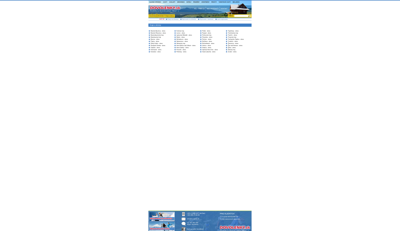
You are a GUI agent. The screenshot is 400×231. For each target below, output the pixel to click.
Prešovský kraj (206, 35)
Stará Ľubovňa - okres (209, 52)
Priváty (214, 2)
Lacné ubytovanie (222, 19)
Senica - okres (206, 45)
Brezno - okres (155, 39)
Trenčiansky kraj (233, 33)
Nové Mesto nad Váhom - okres (186, 45)
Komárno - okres (156, 52)
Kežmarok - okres (156, 49)
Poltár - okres (206, 31)
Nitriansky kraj (180, 43)
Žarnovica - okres (233, 43)
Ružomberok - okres (208, 43)
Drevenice (181, 2)
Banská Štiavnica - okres (158, 33)
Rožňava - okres (207, 41)
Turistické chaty (225, 2)
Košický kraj (180, 31)
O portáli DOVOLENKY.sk (230, 216)
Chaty (165, 2)
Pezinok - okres (181, 49)
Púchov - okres (206, 39)
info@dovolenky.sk (193, 219)
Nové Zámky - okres (182, 47)
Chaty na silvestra (172, 19)
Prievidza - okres (207, 37)
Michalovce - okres (182, 39)
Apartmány (205, 2)
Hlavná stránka (155, 2)
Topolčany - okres (233, 31)
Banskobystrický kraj (157, 35)
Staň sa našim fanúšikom (195, 229)
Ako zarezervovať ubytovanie (231, 219)
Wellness (236, 2)
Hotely (188, 2)
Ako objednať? (213, 8)
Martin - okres (180, 37)
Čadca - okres (155, 41)
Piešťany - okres (181, 52)
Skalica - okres (206, 47)
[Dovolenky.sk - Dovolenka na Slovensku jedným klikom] (165, 9)
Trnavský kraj (232, 37)
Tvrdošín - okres (233, 41)
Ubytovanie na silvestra (189, 19)
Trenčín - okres (232, 35)
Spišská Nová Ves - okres (210, 49)
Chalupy (172, 2)
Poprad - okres (206, 33)
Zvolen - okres (232, 52)
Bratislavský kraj (156, 37)
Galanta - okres (155, 47)
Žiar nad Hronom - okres (235, 45)
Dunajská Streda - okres (158, 45)
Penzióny (196, 2)
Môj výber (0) (199, 8)
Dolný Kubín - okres (157, 43)
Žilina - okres (232, 47)
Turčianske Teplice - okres (236, 39)
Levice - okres (180, 33)
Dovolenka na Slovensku (156, 16)
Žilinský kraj (231, 49)
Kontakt (224, 8)
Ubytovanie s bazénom (206, 19)
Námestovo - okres (182, 41)
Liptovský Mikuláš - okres (184, 35)
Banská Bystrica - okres (158, 31)
